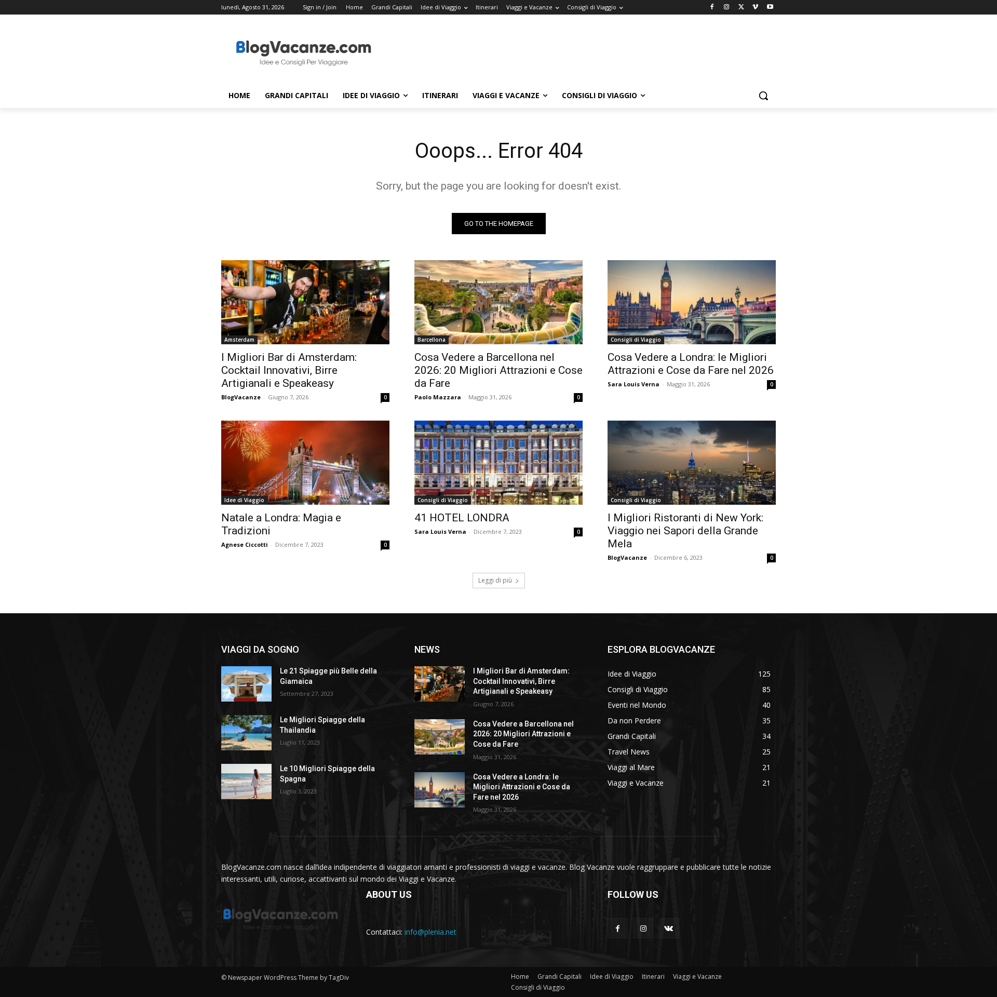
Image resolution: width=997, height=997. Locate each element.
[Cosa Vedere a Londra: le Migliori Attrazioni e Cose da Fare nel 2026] (692, 302)
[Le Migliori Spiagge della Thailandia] (246, 732)
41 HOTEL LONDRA (461, 517)
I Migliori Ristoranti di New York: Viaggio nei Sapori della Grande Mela (685, 530)
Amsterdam (239, 339)
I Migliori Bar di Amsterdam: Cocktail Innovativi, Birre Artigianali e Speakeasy (289, 370)
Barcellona (431, 339)
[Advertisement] (576, 52)
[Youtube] (770, 8)
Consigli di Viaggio (636, 339)
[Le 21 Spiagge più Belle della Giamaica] (246, 684)
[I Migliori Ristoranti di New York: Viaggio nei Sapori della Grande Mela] (692, 463)
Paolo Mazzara (437, 397)
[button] (763, 95)
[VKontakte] (668, 928)
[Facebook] (712, 8)
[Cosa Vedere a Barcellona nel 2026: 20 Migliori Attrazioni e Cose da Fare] (498, 302)
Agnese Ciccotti (244, 544)
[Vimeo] (755, 8)
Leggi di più (495, 580)
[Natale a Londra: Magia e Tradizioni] (305, 463)
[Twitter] (741, 8)
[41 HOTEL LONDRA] (498, 463)
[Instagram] (727, 8)
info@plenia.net (430, 932)
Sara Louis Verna (633, 384)
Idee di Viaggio (244, 500)
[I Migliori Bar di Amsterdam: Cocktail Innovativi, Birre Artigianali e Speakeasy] (305, 302)
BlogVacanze (241, 397)
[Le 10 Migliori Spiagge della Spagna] (246, 781)
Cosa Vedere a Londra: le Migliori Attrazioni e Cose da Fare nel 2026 (691, 363)
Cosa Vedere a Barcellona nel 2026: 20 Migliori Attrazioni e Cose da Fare (498, 370)
